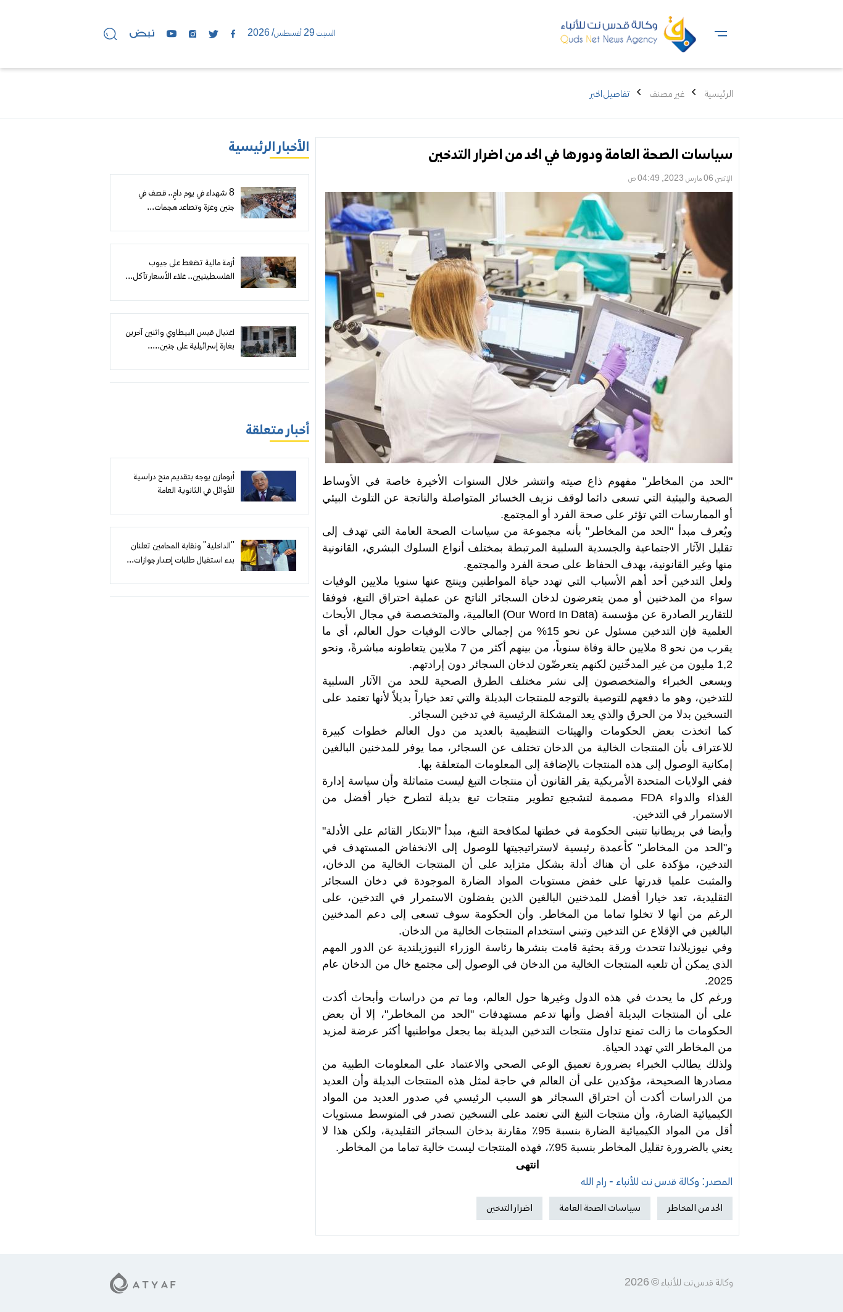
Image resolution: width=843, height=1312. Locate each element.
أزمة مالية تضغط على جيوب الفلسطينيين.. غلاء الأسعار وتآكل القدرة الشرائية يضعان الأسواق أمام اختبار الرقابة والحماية (179, 284)
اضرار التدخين (509, 1208)
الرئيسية (718, 94)
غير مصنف (666, 94)
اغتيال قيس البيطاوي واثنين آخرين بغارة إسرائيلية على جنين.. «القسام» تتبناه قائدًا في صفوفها (180, 347)
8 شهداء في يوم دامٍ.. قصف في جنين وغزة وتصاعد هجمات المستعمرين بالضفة (186, 207)
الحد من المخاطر (695, 1208)
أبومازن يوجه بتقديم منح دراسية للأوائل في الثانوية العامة (184, 484)
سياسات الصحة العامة (600, 1208)
